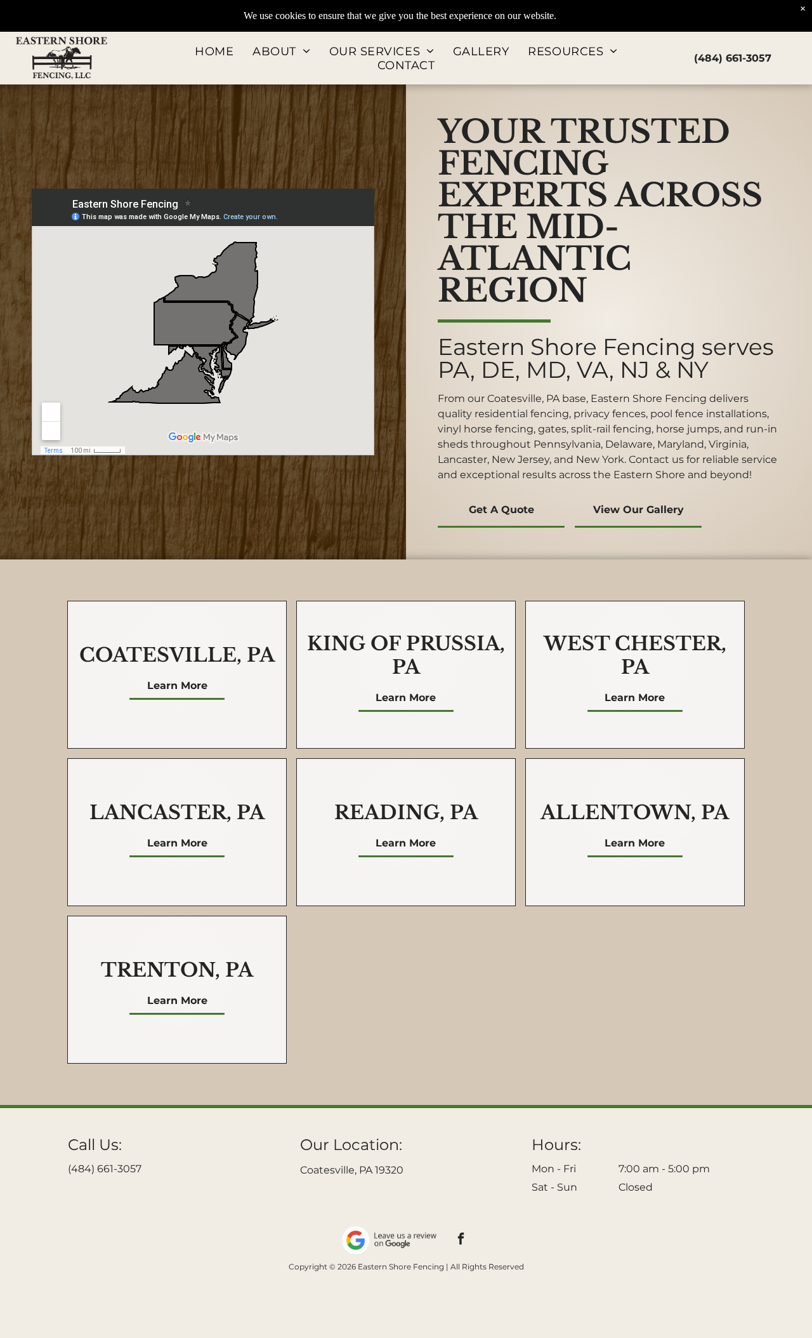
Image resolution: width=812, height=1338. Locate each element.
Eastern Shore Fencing (567, 347)
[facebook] (461, 1240)
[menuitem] (214, 51)
